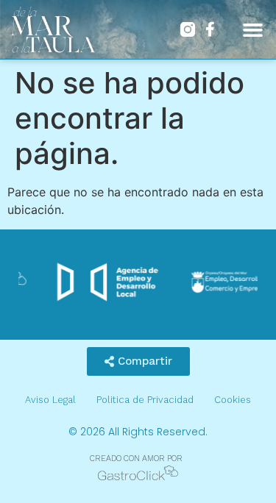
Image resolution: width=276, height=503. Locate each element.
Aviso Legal (50, 399)
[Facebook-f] (209, 29)
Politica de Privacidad (145, 399)
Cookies (232, 399)
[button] (253, 29)
